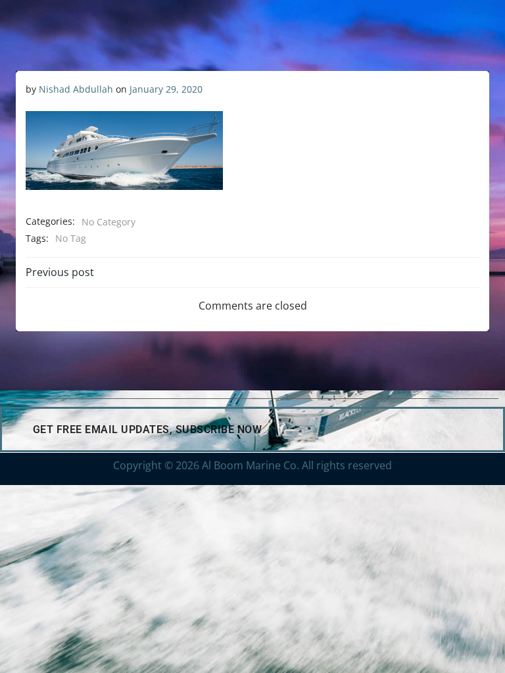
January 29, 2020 (166, 89)
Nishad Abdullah (76, 89)
